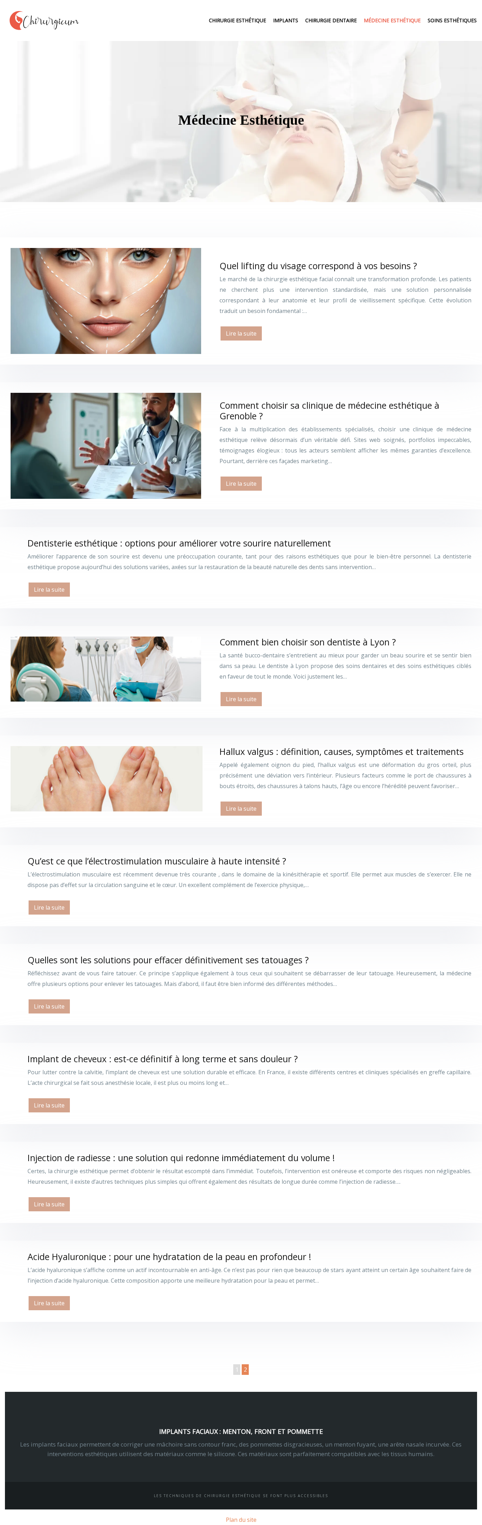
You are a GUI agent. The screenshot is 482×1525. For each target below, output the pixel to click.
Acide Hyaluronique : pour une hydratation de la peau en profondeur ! (169, 1257)
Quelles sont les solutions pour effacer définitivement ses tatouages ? (168, 960)
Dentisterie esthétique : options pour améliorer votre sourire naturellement (179, 543)
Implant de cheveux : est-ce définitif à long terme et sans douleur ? (163, 1059)
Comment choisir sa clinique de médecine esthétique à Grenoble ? (329, 410)
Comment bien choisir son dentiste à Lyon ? (307, 642)
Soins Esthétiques (452, 20)
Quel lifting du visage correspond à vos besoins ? (318, 266)
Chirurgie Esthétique (237, 20)
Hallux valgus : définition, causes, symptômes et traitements (341, 751)
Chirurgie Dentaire (331, 20)
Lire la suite (241, 333)
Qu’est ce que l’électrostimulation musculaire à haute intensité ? (157, 861)
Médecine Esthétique (392, 20)
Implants (285, 20)
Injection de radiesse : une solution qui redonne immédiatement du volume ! (181, 1158)
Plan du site (241, 1520)
